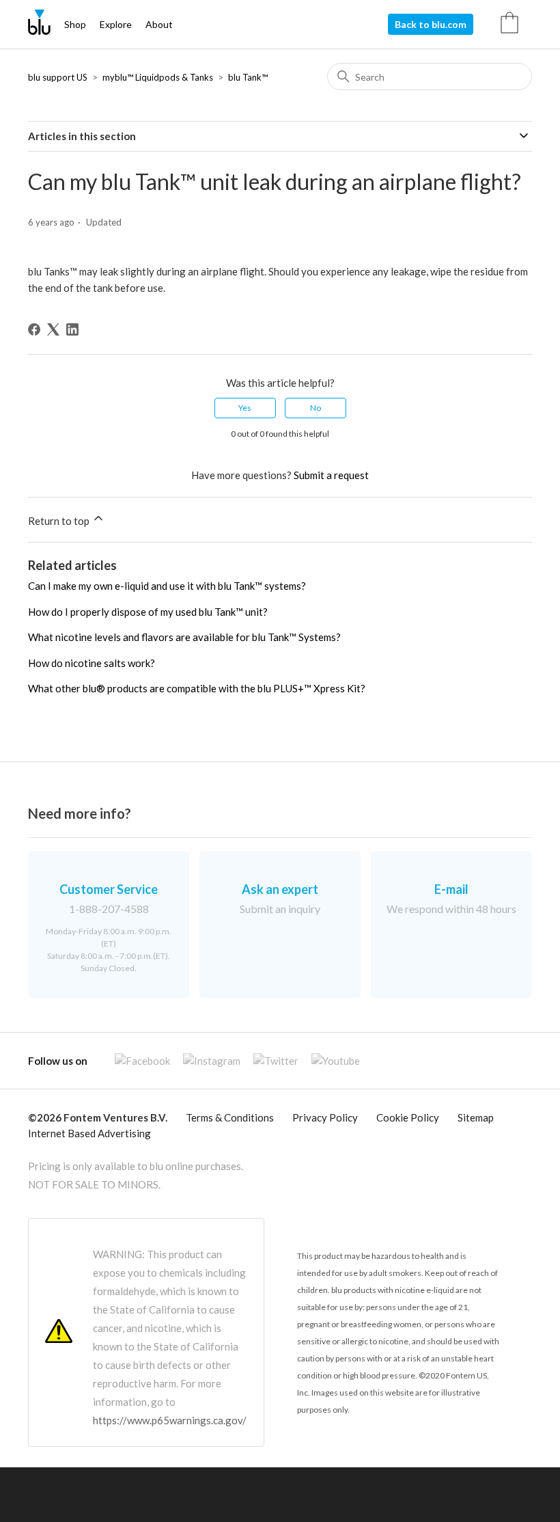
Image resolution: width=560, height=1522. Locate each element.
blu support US (57, 77)
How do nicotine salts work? (91, 663)
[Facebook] (34, 329)
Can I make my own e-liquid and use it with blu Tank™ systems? (167, 586)
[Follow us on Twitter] (270, 1061)
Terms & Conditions (230, 1117)
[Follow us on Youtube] (330, 1061)
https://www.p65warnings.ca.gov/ (170, 1420)
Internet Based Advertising (89, 1133)
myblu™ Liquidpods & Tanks (157, 77)
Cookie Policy (407, 1117)
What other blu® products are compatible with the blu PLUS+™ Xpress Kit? (196, 688)
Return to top (60, 521)
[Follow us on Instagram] (206, 1061)
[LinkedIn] (72, 329)
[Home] (39, 31)
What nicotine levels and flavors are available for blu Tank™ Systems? (184, 637)
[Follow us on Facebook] (137, 1061)
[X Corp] (53, 329)
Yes (244, 408)
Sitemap (476, 1117)
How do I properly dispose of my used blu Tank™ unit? (148, 612)
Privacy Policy (325, 1117)
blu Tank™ (248, 77)
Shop (75, 24)
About (159, 24)
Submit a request (331, 475)
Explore (116, 24)
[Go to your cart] (516, 24)
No (315, 408)
